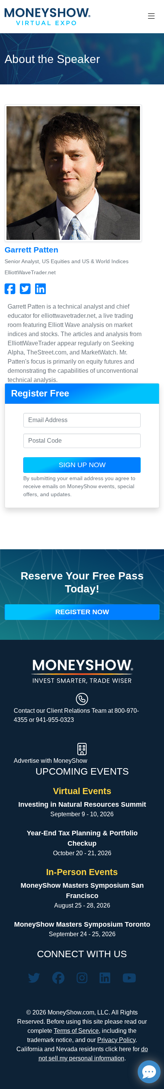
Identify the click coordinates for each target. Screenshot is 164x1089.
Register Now (82, 612)
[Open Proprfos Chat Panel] (149, 1071)
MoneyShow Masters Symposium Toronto (82, 924)
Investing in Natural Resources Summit (82, 804)
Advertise (27, 760)
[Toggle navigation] (151, 16)
